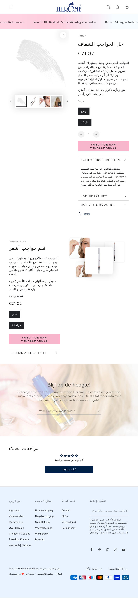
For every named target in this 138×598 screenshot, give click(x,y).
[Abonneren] (99, 411)
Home (81, 36)
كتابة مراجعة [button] (69, 469)
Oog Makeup (42, 522)
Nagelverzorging (44, 516)
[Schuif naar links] (11, 101)
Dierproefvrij (16, 522)
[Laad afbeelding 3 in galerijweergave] (45, 101)
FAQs (65, 516)
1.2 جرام (16, 325)
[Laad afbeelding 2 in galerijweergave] (33, 101)
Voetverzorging (43, 528)
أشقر (14, 314)
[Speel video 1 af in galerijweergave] (56, 101)
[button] (108, 7)
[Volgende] (67, 101)
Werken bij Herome (20, 545)
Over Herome (16, 528)
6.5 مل (85, 122)
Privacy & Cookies (19, 533)
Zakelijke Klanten (19, 539)
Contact (66, 510)
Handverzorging (44, 510)
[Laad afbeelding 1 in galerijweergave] (21, 101)
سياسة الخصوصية (45, 574)
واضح (84, 111)
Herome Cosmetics (28, 568)
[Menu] (11, 7)
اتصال (59, 574)
